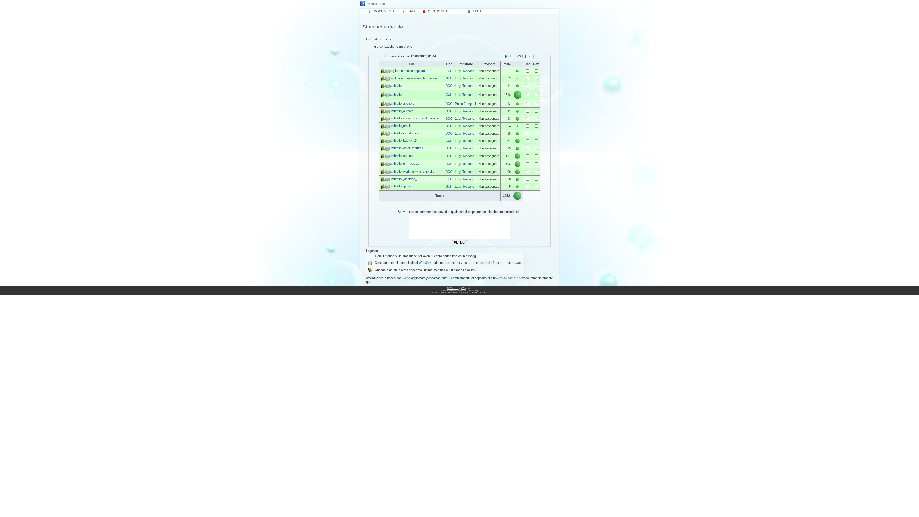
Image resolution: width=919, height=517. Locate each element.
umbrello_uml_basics (404, 164)
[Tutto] (529, 56)
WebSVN (425, 262)
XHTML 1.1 (453, 288)
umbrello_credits (401, 126)
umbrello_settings (402, 155)
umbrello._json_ (401, 186)
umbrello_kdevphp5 (403, 140)
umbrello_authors (402, 111)
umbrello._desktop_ (403, 179)
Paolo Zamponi (465, 104)
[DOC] (519, 56)
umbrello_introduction (404, 133)
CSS (463, 288)
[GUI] (509, 56)
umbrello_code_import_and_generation (416, 118)
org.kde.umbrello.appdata (407, 71)
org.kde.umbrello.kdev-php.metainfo (414, 78)
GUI (448, 71)
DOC (449, 86)
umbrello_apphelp (402, 103)
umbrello (396, 85)
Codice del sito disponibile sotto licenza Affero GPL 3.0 (459, 293)
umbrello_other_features (406, 148)
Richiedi (459, 242)
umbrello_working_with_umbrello (412, 171)
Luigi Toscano (464, 71)
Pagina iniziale (377, 4)
